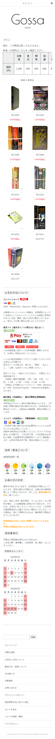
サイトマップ (11, 645)
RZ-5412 (40, 234)
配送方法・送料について (16, 666)
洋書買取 (9, 681)
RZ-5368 (15, 155)
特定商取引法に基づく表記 (16, 702)
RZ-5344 (40, 115)
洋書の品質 (10, 652)
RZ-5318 (15, 115)
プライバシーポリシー (15, 695)
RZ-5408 (40, 155)
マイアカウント (12, 724)
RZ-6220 (15, 234)
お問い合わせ (11, 688)
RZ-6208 (15, 274)
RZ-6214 (40, 194)
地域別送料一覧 (11, 457)
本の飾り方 (10, 674)
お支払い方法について (15, 659)
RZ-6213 (15, 194)
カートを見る (11, 709)
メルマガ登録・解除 (14, 716)
